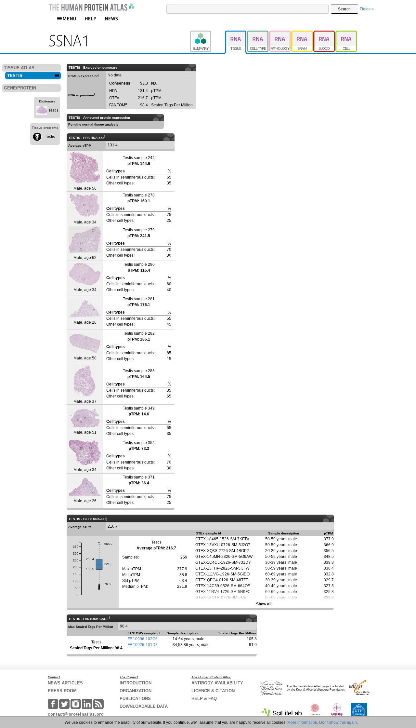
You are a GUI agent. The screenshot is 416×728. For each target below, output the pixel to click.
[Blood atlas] (324, 33)
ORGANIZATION (135, 690)
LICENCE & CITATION (213, 690)
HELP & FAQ (204, 698)
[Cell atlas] (346, 33)
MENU (69, 18)
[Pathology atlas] (280, 33)
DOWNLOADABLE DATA (144, 706)
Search (344, 9)
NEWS (111, 18)
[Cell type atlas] (258, 33)
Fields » (367, 9)
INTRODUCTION (135, 683)
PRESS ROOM (62, 690)
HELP (91, 18)
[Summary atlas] (207, 33)
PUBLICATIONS (135, 698)
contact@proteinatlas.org (76, 714)
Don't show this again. (338, 722)
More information (302, 722)
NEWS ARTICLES (65, 683)
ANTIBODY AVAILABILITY (217, 683)
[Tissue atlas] (236, 33)
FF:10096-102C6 (142, 639)
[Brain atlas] (302, 33)
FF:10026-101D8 (142, 644)
